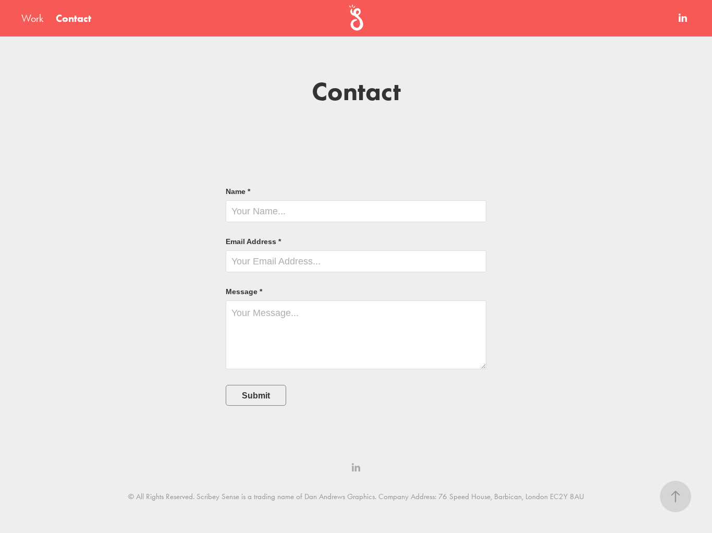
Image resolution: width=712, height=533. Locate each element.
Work (32, 18)
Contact (73, 18)
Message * (244, 291)
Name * (238, 191)
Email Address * (253, 241)
